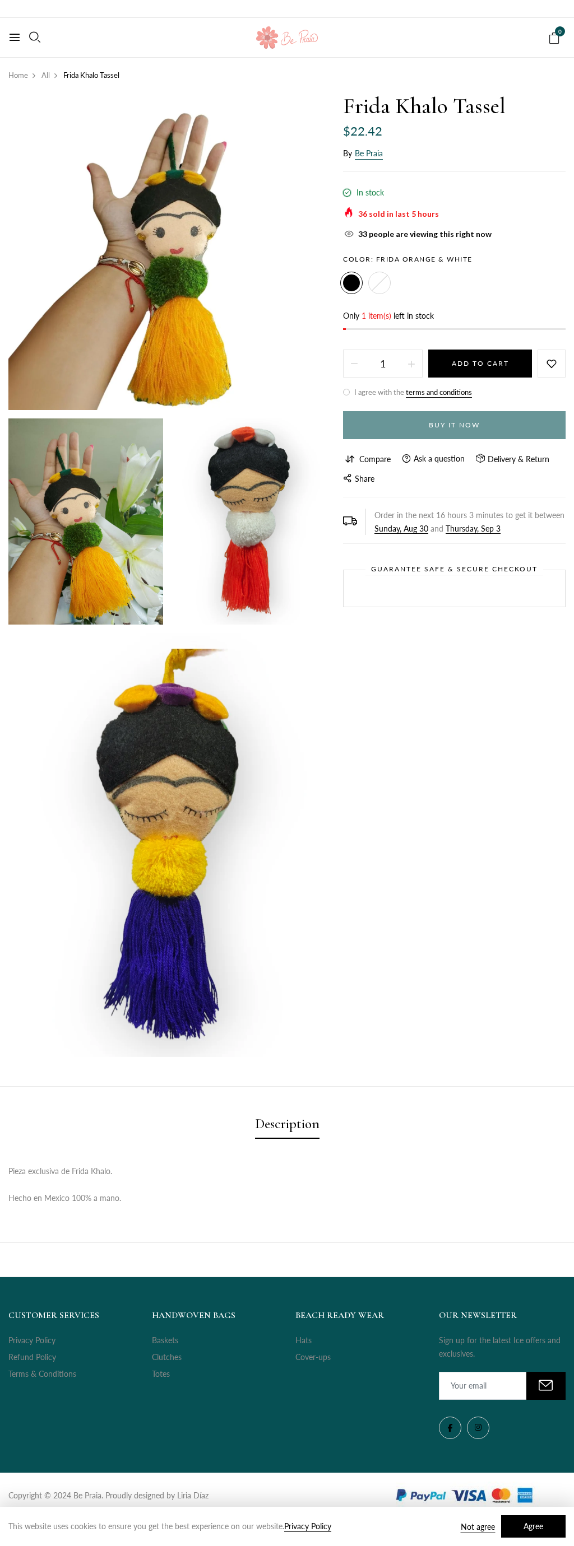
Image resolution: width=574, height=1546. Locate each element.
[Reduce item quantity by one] (354, 363)
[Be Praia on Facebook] (450, 1428)
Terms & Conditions (42, 1374)
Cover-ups (313, 1357)
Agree (533, 1526)
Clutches (167, 1357)
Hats (303, 1340)
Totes (161, 1374)
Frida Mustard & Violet (379, 282)
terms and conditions (439, 392)
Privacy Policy (31, 1340)
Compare (375, 459)
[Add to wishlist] (552, 364)
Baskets (165, 1340)
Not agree (478, 1526)
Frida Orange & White (351, 282)
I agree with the (412, 392)
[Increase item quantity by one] (411, 363)
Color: (408, 259)
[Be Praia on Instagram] (478, 1428)
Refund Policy (32, 1357)
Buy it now (454, 425)
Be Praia (369, 153)
